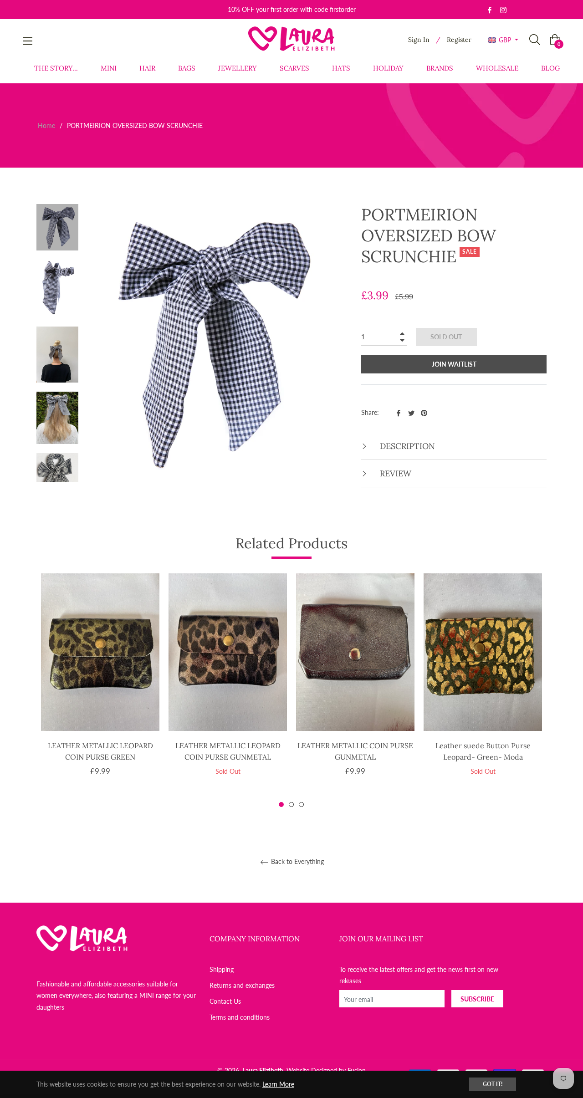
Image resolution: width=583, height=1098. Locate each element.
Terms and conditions (240, 1017)
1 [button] (281, 804)
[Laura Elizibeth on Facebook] (489, 9)
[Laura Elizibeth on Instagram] (503, 9)
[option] (100, 690)
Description (406, 446)
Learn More (278, 1084)
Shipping (222, 969)
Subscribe (477, 999)
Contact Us (225, 1001)
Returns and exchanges (242, 985)
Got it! (492, 1084)
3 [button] (301, 804)
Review (394, 473)
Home (46, 125)
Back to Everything (296, 861)
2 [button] (291, 804)
